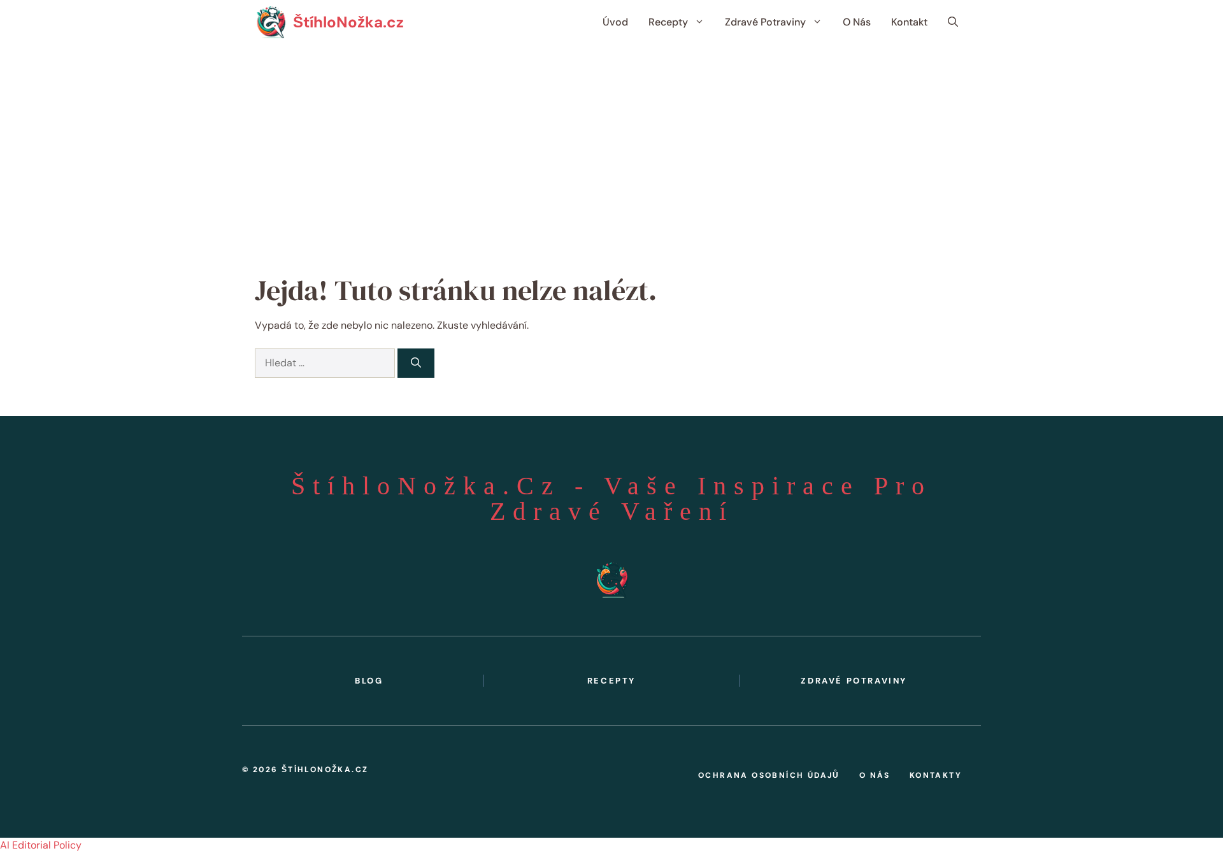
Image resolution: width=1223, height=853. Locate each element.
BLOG (369, 680)
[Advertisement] (611, 140)
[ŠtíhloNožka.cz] (271, 22)
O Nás (857, 22)
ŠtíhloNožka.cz (348, 22)
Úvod (615, 22)
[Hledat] (415, 363)
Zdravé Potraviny (765, 22)
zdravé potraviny (854, 680)
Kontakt (909, 22)
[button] (953, 22)
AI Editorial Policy (41, 845)
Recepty (668, 22)
